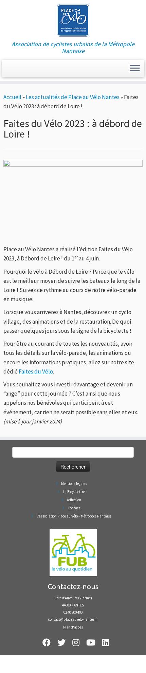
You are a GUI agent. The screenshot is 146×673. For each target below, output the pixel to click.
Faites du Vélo (36, 371)
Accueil (12, 97)
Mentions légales (74, 483)
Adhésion (74, 499)
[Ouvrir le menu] (135, 68)
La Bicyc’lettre (74, 491)
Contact (74, 508)
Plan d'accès (73, 627)
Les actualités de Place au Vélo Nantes (73, 97)
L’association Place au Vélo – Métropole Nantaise (74, 516)
